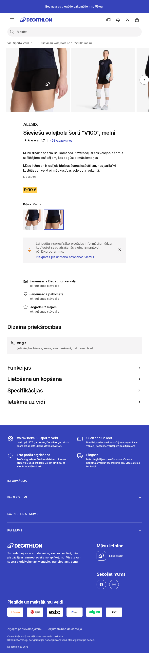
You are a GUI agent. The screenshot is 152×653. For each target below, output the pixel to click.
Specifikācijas (25, 390)
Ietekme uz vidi (26, 402)
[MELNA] (54, 220)
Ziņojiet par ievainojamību (25, 629)
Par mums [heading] (14, 530)
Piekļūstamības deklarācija (64, 629)
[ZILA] (33, 220)
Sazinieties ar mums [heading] (22, 514)
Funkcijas (19, 367)
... (35, 43)
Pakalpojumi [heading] (17, 497)
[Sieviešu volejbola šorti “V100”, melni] (38, 80)
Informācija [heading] (17, 480)
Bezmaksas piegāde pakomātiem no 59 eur (74, 6)
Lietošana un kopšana (34, 379)
